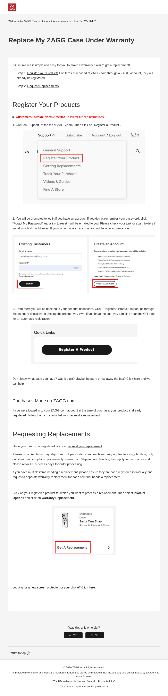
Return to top (17, 653)
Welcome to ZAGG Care (22, 21)
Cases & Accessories (55, 21)
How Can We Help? (84, 21)
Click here (65, 686)
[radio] (73, 635)
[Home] (12, 10)
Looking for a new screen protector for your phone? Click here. (54, 587)
